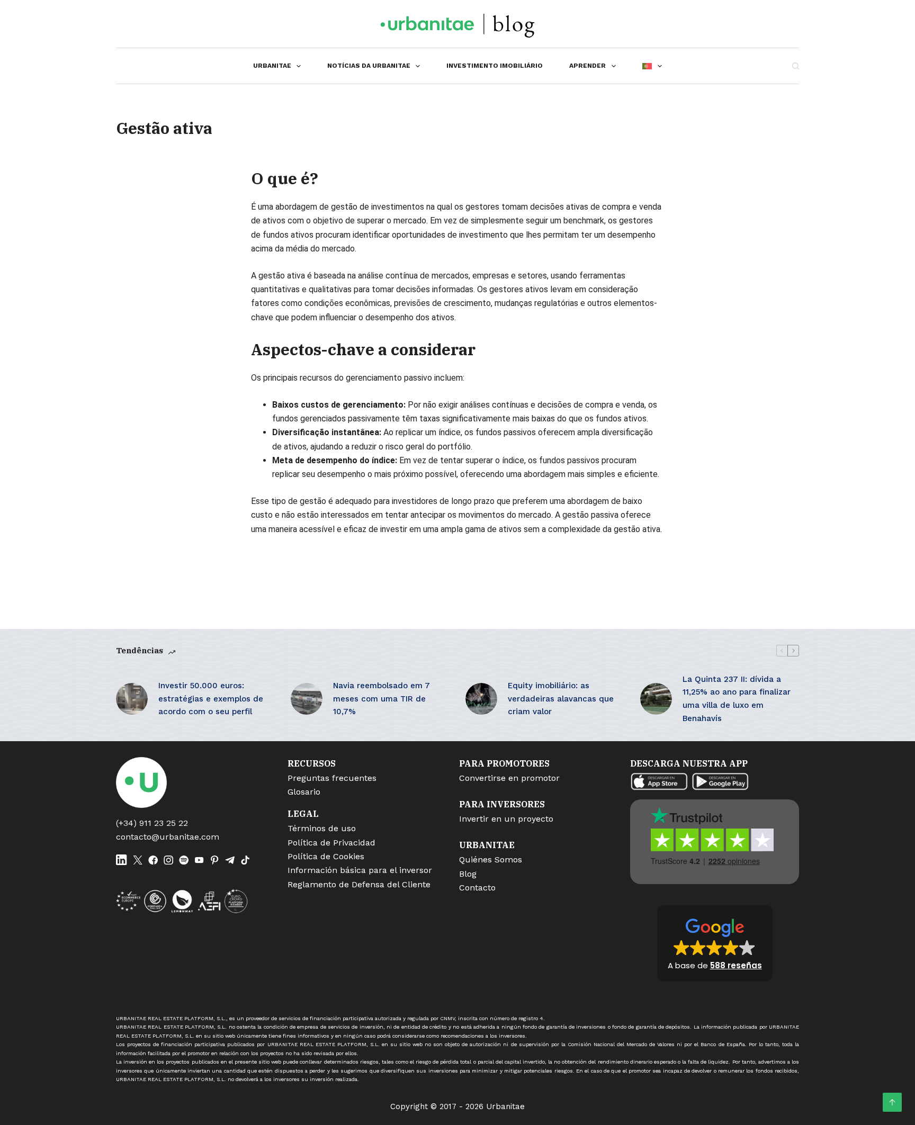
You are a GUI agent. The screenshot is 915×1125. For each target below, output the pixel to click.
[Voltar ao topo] (892, 1102)
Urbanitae (272, 65)
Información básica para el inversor (360, 870)
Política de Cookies (326, 856)
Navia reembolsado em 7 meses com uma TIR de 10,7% (381, 699)
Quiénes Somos (490, 859)
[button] (715, 943)
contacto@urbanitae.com (167, 837)
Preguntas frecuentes (332, 778)
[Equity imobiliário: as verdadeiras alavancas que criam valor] (481, 699)
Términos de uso (322, 828)
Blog (468, 874)
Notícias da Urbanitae (368, 65)
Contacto (477, 888)
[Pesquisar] (795, 65)
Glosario (304, 792)
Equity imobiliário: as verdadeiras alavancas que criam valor (561, 699)
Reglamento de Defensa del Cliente (359, 884)
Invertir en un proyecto (506, 819)
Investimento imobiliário (494, 65)
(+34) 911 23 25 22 (152, 823)
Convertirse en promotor (509, 778)
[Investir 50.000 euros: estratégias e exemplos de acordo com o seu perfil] (132, 699)
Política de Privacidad (331, 843)
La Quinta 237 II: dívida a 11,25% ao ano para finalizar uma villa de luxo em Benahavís (737, 698)
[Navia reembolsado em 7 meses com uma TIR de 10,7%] (306, 699)
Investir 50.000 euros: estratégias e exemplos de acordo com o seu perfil (210, 699)
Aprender (587, 65)
